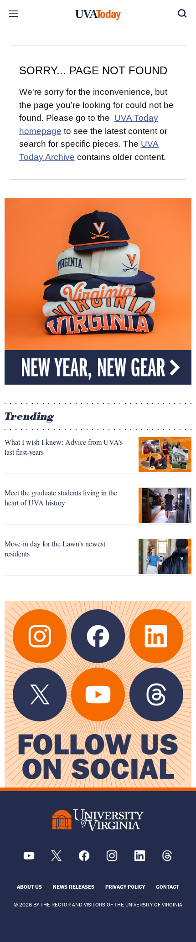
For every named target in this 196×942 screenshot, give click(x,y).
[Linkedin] (139, 859)
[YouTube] (29, 859)
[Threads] (167, 859)
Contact (167, 886)
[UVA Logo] (98, 820)
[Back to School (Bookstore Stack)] (98, 291)
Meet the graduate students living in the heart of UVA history (61, 497)
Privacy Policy (125, 886)
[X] (56, 859)
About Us (29, 886)
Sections (13, 13)
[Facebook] (84, 859)
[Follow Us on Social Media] (98, 694)
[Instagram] (112, 859)
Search (182, 13)
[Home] (98, 15)
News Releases (73, 886)
